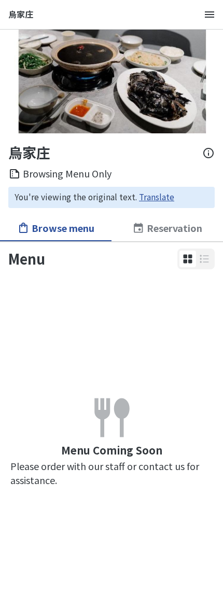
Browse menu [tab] (63, 228)
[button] (187, 259)
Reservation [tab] (174, 228)
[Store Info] (208, 153)
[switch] (188, 259)
